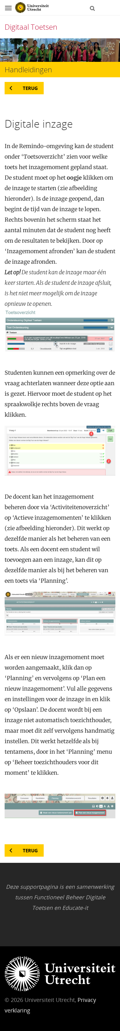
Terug (30, 88)
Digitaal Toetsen (31, 27)
